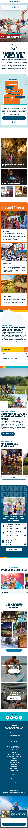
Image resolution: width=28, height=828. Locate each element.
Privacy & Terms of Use (14, 790)
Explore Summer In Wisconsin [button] (9, 358)
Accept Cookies (14, 824)
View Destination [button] (13, 118)
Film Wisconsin (14, 758)
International (14, 766)
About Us (14, 776)
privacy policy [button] (15, 821)
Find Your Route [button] (13, 698)
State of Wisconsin (14, 786)
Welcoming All (14, 782)
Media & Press (14, 764)
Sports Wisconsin (14, 770)
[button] (14, 1)
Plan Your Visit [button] (7, 434)
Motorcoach (14, 760)
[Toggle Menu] (23, 7)
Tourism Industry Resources (14, 754)
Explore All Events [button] (13, 549)
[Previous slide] (12, 122)
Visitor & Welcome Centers (14, 780)
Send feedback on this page (14, 749)
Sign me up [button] (13, 671)
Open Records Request (14, 784)
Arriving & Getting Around (14, 778)
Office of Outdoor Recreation (14, 756)
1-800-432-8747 (14, 744)
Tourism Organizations (14, 762)
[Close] (25, 809)
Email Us (15, 741)
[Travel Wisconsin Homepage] (14, 7)
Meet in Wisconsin (14, 768)
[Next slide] (15, 122)
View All (14, 477)
